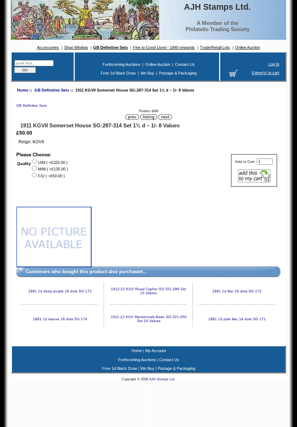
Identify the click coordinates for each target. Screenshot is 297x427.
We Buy (147, 73)
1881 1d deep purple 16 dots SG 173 (60, 291)
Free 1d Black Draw (118, 73)
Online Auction (247, 47)
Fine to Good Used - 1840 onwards (164, 47)
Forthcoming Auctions (122, 64)
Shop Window (76, 47)
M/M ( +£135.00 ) (53, 169)
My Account (155, 350)
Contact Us (185, 64)
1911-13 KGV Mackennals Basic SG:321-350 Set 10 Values (149, 319)
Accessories (48, 47)
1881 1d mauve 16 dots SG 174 (60, 319)
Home (22, 90)
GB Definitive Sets (51, 90)
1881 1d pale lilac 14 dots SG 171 (237, 319)
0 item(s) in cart (265, 73)
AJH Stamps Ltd (161, 379)
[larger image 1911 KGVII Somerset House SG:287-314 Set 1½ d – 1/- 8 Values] (53, 266)
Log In (273, 64)
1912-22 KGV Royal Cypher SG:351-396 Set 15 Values (148, 291)
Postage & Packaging (178, 73)
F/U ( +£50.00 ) (51, 176)
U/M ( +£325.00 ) (53, 162)
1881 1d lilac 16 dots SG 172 (237, 291)
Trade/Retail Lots (215, 47)
